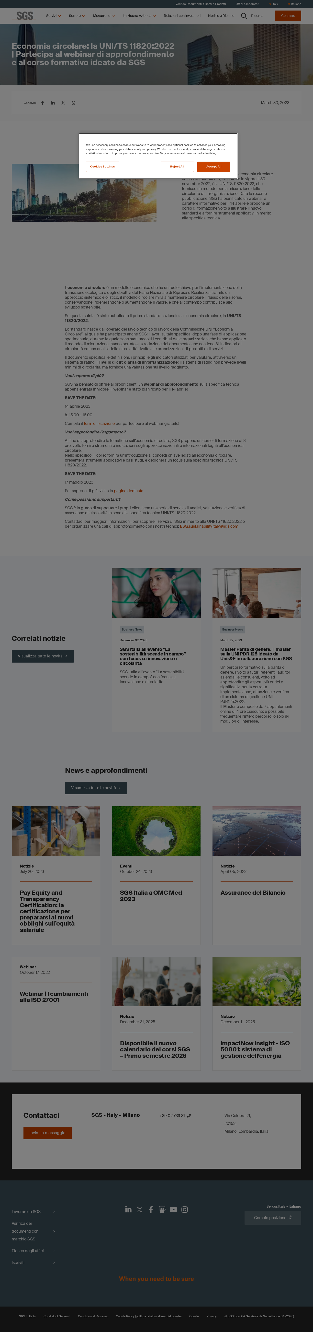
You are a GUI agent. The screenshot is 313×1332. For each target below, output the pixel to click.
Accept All (214, 166)
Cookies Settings (102, 166)
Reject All (177, 166)
